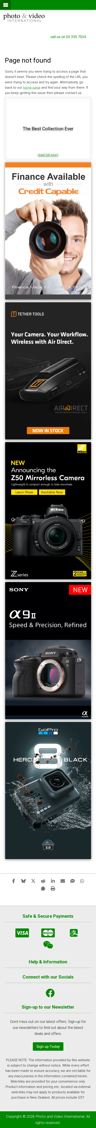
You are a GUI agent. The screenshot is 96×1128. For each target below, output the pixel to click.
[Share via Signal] (43, 888)
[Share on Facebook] (14, 881)
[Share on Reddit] (43, 881)
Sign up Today (48, 1046)
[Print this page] (53, 888)
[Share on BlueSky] (23, 881)
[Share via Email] (63, 881)
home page (31, 88)
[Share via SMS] (72, 881)
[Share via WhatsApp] (82, 881)
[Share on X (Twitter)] (33, 881)
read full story (48, 155)
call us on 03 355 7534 (68, 37)
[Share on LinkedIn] (53, 881)
